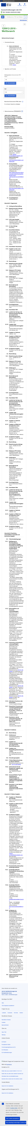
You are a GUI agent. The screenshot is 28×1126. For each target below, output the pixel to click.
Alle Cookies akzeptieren (12, 1118)
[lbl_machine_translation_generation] (22, 101)
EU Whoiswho (5, 1049)
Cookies (3, 1022)
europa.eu (9, 1064)
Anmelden (20, 5)
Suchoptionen (23, 20)
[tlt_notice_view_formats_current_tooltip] (22, 111)
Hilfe (3, 1003)
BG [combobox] (6, 92)
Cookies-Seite (13, 1108)
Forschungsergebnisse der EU (9, 1047)
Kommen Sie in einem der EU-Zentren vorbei (12, 1078)
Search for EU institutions (7, 1086)
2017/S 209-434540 (16, 764)
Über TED (4, 1032)
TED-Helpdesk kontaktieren (8, 1005)
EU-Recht (4, 1041)
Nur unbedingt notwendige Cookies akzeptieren (16, 1122)
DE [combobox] (6, 79)
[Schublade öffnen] (3, 25)
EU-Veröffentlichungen (7, 1052)
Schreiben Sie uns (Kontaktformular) (10, 1076)
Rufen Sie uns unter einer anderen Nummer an (12, 1073)
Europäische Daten (6, 1044)
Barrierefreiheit (5, 1025)
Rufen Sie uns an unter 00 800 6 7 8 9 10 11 (12, 1071)
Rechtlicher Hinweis (6, 1019)
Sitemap (3, 1034)
